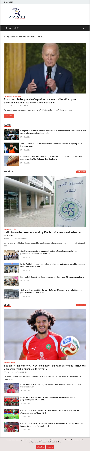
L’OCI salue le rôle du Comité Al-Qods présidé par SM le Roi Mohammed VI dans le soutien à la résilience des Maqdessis (51, 158)
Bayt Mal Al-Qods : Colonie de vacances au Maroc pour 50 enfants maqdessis (52, 277)
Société (14, 229)
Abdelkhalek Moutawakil (24, 106)
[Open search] (83, 28)
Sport (13, 362)
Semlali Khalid (21, 239)
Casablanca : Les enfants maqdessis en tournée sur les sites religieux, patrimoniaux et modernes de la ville (48, 252)
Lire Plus (8, 115)
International (16, 96)
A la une (7, 96)
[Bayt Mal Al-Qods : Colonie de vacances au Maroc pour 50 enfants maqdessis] (11, 277)
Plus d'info (40, 447)
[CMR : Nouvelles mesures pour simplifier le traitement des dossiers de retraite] (45, 177)
